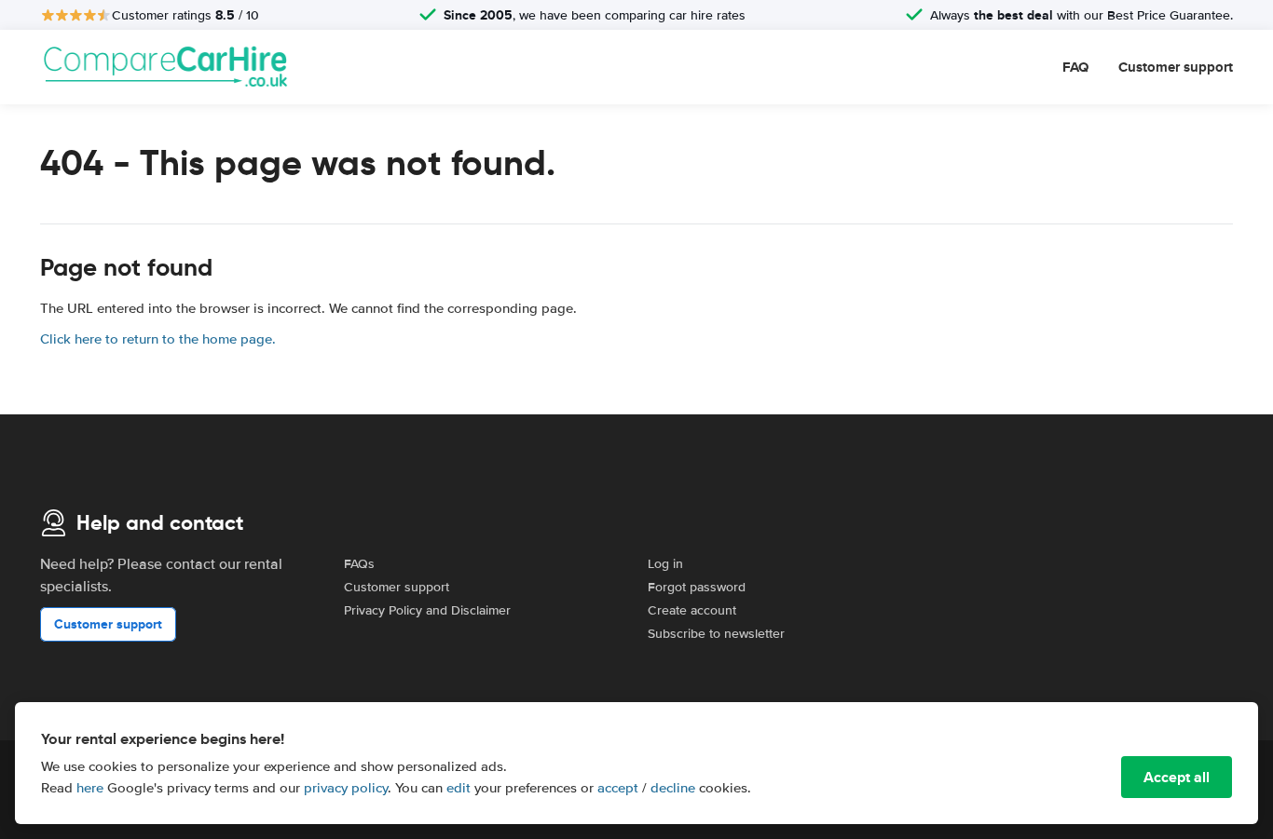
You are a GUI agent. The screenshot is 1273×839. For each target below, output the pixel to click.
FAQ (1075, 67)
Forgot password (697, 587)
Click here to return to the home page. (158, 339)
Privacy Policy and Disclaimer (427, 610)
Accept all (1176, 777)
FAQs (359, 564)
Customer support (1175, 67)
